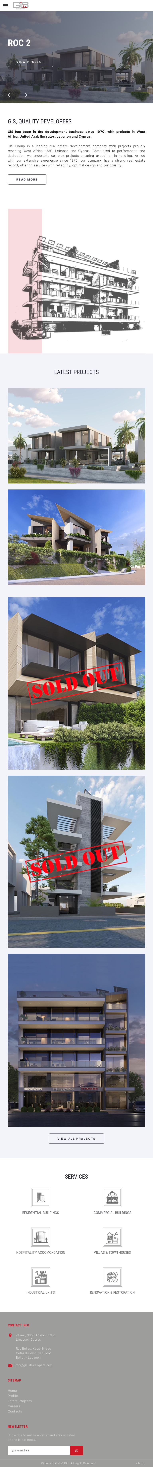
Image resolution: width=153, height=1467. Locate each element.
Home (12, 1391)
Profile (13, 1396)
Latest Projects (20, 1401)
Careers (14, 1406)
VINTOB (140, 1463)
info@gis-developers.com (34, 1365)
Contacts (15, 1411)
